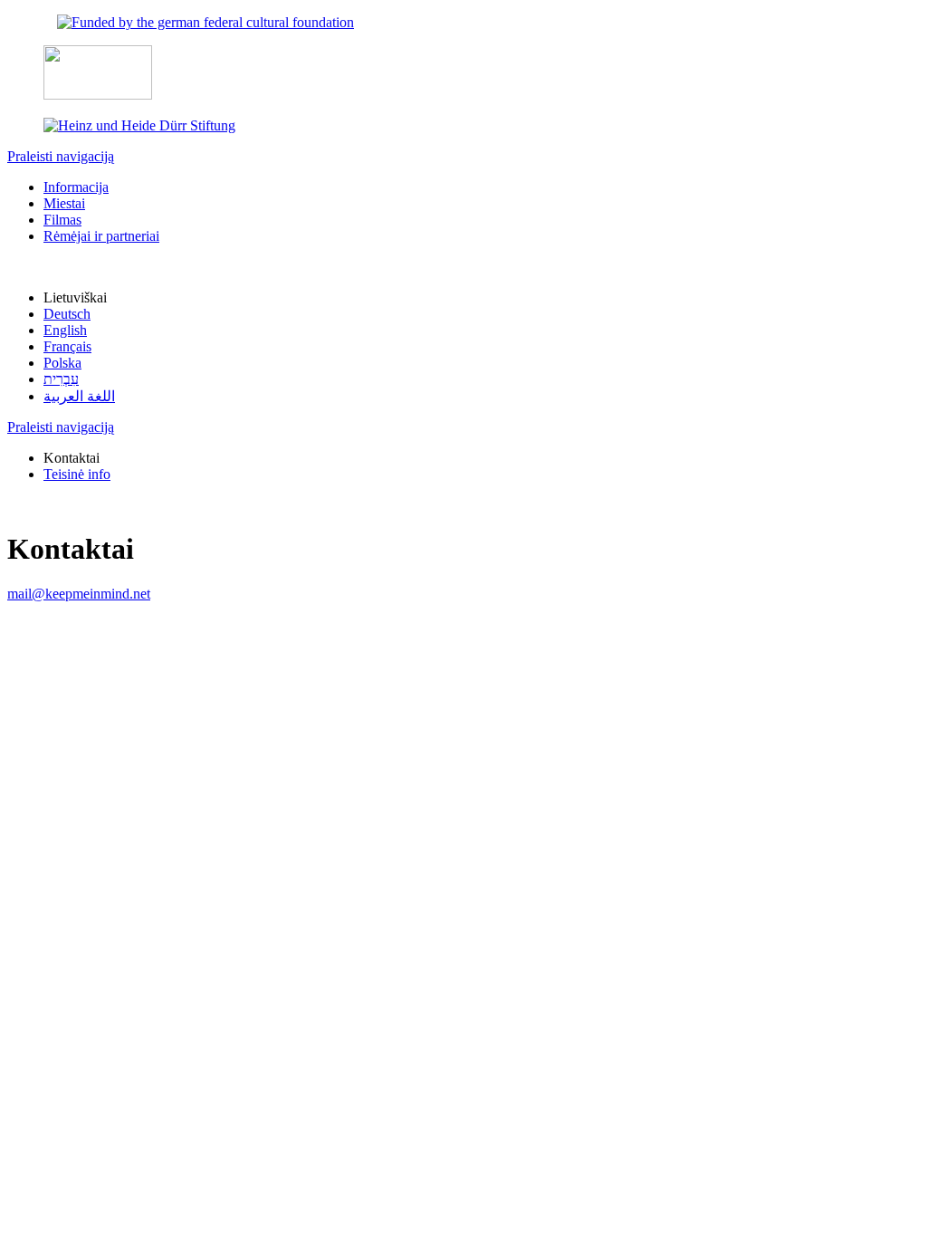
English (65, 330)
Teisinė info (76, 474)
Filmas (62, 219)
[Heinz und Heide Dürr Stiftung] (139, 125)
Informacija (76, 187)
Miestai (64, 203)
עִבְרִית (61, 379)
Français (67, 346)
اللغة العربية (79, 396)
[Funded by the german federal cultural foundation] (205, 22)
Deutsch (67, 313)
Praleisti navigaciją (60, 156)
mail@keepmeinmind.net (78, 593)
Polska (62, 362)
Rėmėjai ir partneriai (101, 236)
